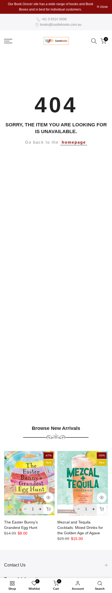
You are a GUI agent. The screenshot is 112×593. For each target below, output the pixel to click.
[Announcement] (50, 6)
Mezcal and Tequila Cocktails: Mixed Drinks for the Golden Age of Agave (80, 527)
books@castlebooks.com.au (61, 25)
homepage (74, 142)
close (103, 6)
